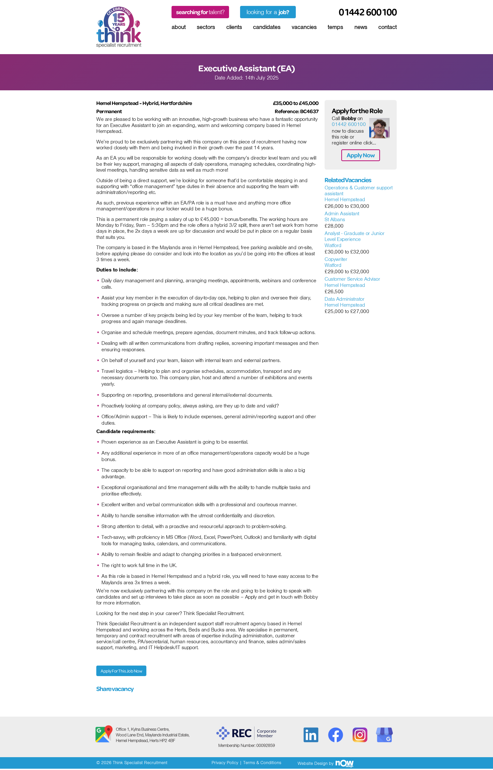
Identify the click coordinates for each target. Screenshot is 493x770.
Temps (335, 27)
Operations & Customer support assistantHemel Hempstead (359, 194)
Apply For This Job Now (121, 671)
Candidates (266, 27)
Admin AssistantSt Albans (342, 217)
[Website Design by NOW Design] (344, 763)
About (179, 27)
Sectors (206, 27)
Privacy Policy (225, 762)
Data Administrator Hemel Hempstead (345, 302)
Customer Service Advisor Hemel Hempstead (352, 282)
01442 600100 (349, 124)
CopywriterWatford (336, 262)
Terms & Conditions (262, 762)
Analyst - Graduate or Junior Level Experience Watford (354, 239)
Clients (234, 27)
